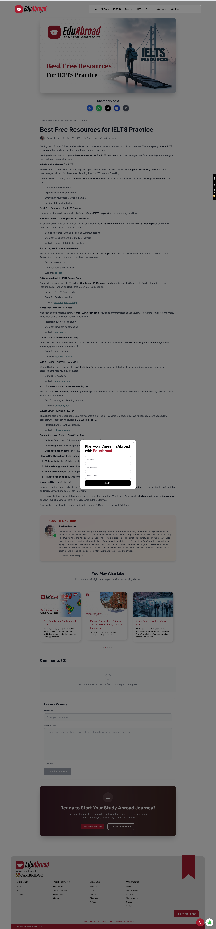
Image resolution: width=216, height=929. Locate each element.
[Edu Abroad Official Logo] (31, 9)
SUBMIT (108, 483)
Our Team (175, 9)
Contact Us (162, 9)
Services (149, 9)
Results (128, 9)
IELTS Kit (117, 9)
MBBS (138, 9)
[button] (134, 442)
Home (94, 9)
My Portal (105, 9)
